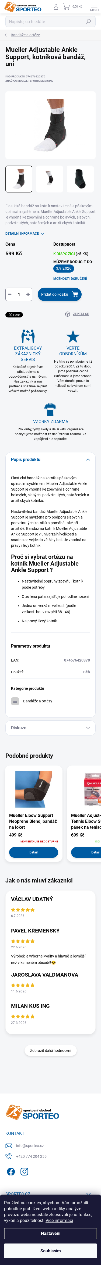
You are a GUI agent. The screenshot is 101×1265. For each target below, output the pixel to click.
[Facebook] (10, 1170)
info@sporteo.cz (30, 1145)
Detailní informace (22, 233)
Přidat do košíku (54, 294)
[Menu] (94, 6)
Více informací (59, 1220)
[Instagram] (23, 1170)
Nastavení (50, 1233)
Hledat (88, 21)
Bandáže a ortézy (37, 701)
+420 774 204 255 (31, 1156)
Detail (33, 852)
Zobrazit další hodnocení (50, 1050)
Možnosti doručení (70, 279)
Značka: (29, 80)
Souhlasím (50, 1250)
